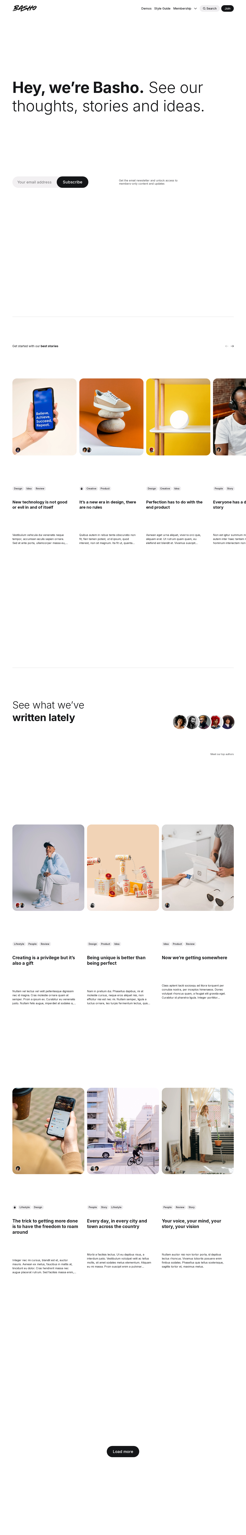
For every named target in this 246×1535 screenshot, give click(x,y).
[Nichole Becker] (151, 450)
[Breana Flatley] (84, 450)
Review (40, 488)
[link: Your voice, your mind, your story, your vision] (198, 1173)
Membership (182, 8)
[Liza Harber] (17, 450)
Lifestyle (19, 943)
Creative (91, 488)
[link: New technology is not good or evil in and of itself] (44, 454)
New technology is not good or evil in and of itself (39, 505)
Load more (123, 1451)
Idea (29, 488)
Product (104, 488)
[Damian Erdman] (192, 722)
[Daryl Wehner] (88, 450)
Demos (146, 8)
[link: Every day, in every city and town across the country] (123, 1173)
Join (227, 8)
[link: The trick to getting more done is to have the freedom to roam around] (48, 1173)
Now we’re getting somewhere (194, 957)
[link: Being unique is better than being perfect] (123, 910)
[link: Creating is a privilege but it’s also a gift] (48, 910)
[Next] (232, 346)
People (219, 488)
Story (230, 488)
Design (18, 488)
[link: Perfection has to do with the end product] (178, 454)
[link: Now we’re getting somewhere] (198, 910)
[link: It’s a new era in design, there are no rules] (111, 454)
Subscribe (72, 182)
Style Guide (162, 8)
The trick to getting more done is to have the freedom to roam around (45, 1226)
